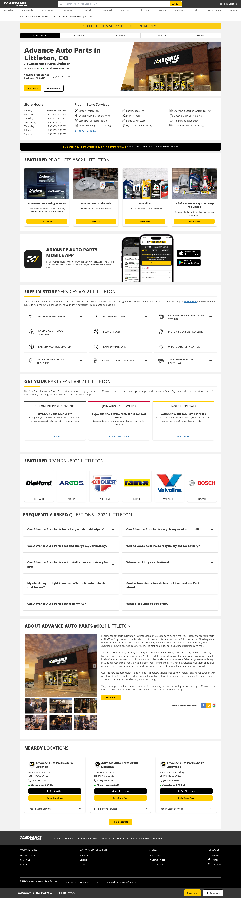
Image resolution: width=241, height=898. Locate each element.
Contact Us (25, 859)
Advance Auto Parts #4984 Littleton (119, 765)
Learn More (55, 436)
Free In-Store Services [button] (40, 808)
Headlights (88, 10)
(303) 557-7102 (39, 780)
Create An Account (119, 436)
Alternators (47, 10)
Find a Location (120, 821)
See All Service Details (85, 131)
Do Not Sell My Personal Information (121, 882)
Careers (83, 859)
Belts (196, 10)
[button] (55, 316)
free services (190, 301)
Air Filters (125, 10)
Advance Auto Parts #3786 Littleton (54, 765)
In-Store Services (157, 859)
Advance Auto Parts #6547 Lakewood (185, 765)
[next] (94, 666)
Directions (55, 88)
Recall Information (28, 855)
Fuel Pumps (67, 10)
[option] (46, 197)
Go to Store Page (55, 798)
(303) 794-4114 (105, 780)
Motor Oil (107, 10)
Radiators (180, 10)
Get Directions (56, 791)
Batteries (8, 10)
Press (82, 864)
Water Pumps (214, 10)
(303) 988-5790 (171, 780)
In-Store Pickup (156, 864)
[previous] (27, 666)
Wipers (233, 10)
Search (175, 4)
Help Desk (24, 864)
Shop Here (33, 88)
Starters (162, 10)
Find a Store (155, 855)
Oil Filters (144, 10)
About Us (84, 855)
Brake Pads (27, 10)
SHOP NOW (46, 221)
